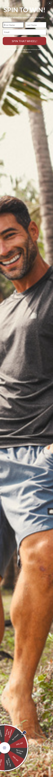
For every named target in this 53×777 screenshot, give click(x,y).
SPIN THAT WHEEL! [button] (24, 41)
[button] (49, 3)
